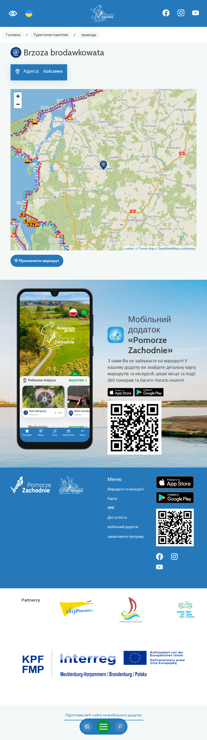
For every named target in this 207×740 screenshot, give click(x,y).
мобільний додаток (123, 527)
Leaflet (128, 248)
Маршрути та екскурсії (126, 489)
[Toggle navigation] (103, 726)
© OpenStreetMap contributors (175, 248)
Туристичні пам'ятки (50, 34)
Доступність (117, 517)
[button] (103, 165)
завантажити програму (126, 536)
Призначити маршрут (38, 260)
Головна (13, 34)
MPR (111, 508)
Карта (112, 499)
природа (88, 34)
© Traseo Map (145, 248)
